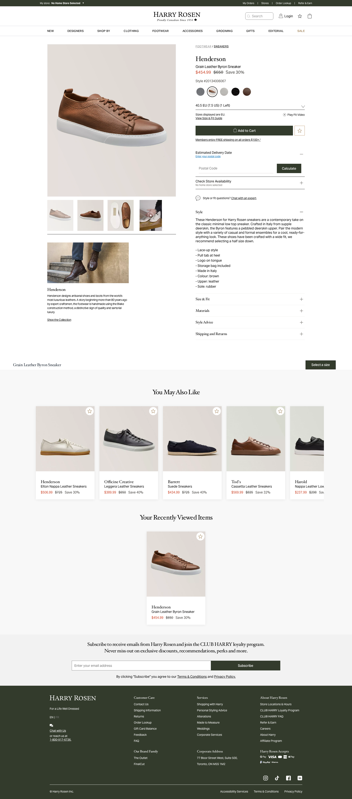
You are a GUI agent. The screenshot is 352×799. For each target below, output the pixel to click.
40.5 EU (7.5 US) (213, 105)
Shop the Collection (59, 320)
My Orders (248, 3)
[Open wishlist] (300, 16)
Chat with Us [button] (58, 730)
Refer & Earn (305, 3)
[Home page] (176, 16)
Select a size (320, 365)
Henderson (211, 59)
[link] (286, 16)
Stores (265, 3)
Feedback (140, 735)
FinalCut (139, 764)
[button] (248, 16)
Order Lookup (283, 3)
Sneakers (221, 46)
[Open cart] (309, 16)
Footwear (203, 46)
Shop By (103, 31)
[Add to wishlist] (90, 411)
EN (51, 717)
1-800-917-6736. (60, 739)
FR (57, 717)
